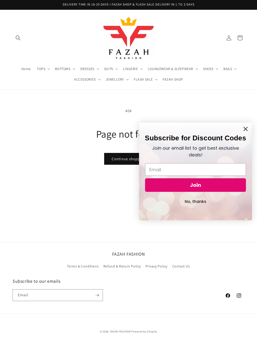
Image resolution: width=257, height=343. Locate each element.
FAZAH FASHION (120, 331)
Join (195, 185)
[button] (18, 37)
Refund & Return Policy (122, 266)
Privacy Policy (156, 266)
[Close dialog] (245, 129)
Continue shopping (129, 158)
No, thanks (195, 201)
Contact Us (181, 266)
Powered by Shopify (144, 331)
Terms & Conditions (83, 266)
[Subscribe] (97, 295)
